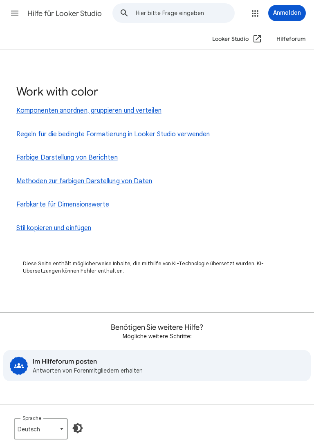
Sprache (31, 418)
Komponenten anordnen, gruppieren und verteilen (88, 111)
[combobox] (185, 13)
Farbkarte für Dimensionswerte (62, 204)
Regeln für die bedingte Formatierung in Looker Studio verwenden (113, 134)
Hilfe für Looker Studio (64, 13)
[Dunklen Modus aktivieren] (77, 428)
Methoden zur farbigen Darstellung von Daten (84, 181)
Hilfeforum (291, 39)
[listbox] (41, 429)
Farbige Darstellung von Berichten (67, 157)
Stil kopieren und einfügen (53, 228)
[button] (15, 13)
